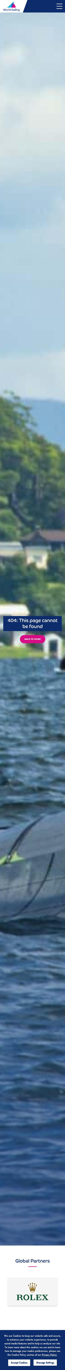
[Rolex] (33, 1292)
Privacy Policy (49, 1355)
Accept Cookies (19, 1362)
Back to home (32, 639)
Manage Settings (45, 1362)
